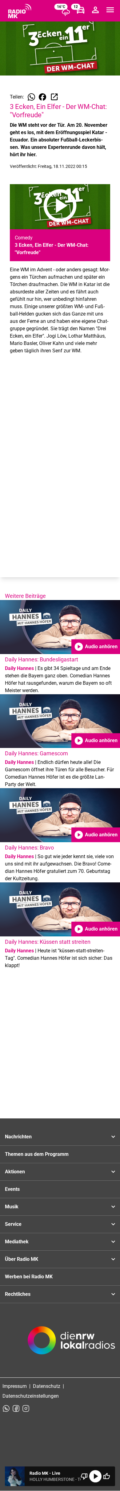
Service (13, 1224)
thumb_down (84, 1476)
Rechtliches (17, 1294)
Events (12, 1189)
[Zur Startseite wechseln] (19, 11)
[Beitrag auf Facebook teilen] (42, 97)
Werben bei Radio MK (29, 1277)
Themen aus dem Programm (37, 1154)
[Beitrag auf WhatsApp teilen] (31, 97)
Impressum (14, 1386)
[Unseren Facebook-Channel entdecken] (16, 1408)
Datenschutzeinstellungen (30, 1396)
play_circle (95, 1476)
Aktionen (15, 1172)
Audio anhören (96, 647)
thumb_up (106, 1476)
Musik (11, 1207)
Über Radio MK (21, 1259)
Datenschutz (46, 1386)
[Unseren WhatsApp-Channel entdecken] (6, 1408)
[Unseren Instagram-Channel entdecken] (26, 1408)
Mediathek (17, 1242)
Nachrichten (18, 1137)
